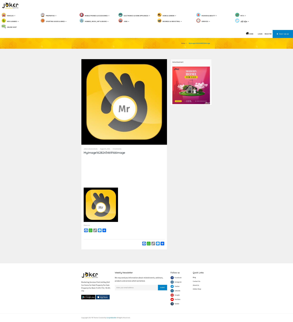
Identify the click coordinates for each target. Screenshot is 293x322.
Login (260, 34)
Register (268, 34)
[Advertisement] (124, 172)
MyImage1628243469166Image (199, 43)
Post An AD (284, 34)
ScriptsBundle (111, 318)
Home (251, 34)
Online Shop (197, 289)
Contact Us (196, 281)
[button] (255, 34)
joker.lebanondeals (91, 149)
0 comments (117, 149)
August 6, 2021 (105, 149)
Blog (194, 277)
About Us (196, 285)
